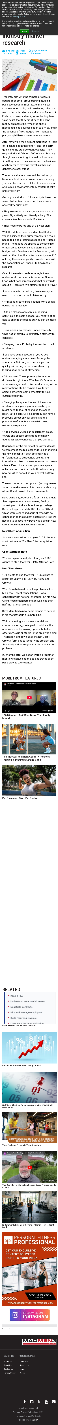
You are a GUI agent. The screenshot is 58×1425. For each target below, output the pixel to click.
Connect (8, 53)
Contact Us (8, 1369)
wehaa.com (33, 1420)
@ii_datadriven (39, 51)
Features (32, 678)
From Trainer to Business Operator (19, 1025)
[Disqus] (30, 850)
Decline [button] (35, 31)
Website (36, 53)
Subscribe (23, 1361)
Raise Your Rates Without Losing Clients (21, 1065)
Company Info (9, 1356)
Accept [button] (24, 31)
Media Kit (8, 1361)
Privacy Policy (19, 16)
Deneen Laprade (17, 51)
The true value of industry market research (24, 35)
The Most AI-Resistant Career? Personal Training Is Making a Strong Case (26, 758)
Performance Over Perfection (20, 798)
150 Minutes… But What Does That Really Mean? (26, 717)
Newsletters (24, 1365)
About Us (7, 1365)
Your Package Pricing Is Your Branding (21, 1145)
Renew (22, 1369)
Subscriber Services (26, 1356)
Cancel (22, 1373)
